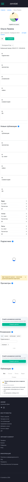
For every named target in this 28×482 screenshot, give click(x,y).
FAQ (2, 459)
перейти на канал (14, 24)
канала (6, 336)
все (2, 336)
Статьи (10, 373)
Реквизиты (4, 462)
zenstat (14, 3)
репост (18, 336)
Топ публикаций (5, 421)
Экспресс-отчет (5, 419)
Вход (2, 447)
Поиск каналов (5, 416)
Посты (16, 373)
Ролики (14, 377)
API (1, 431)
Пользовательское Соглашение (9, 464)
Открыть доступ (14, 324)
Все (4, 373)
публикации (13, 336)
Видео (23, 373)
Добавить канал (5, 426)
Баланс (3, 443)
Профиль (3, 440)
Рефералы (3, 445)
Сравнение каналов (6, 423)
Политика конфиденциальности (10, 457)
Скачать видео (5, 428)
